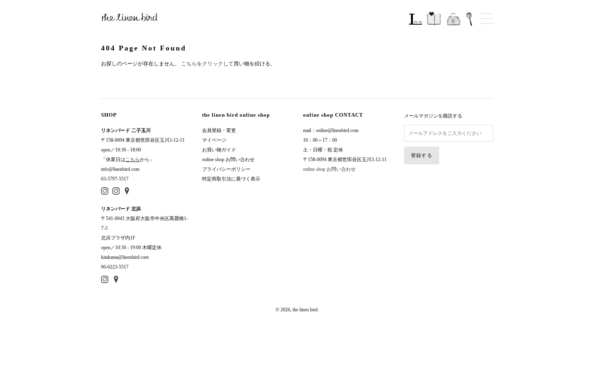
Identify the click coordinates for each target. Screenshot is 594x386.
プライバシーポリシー (226, 169)
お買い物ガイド (219, 150)
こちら (132, 159)
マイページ (214, 140)
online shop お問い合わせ (228, 159)
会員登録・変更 (219, 130)
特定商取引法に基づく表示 (231, 179)
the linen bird (305, 310)
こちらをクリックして (207, 64)
